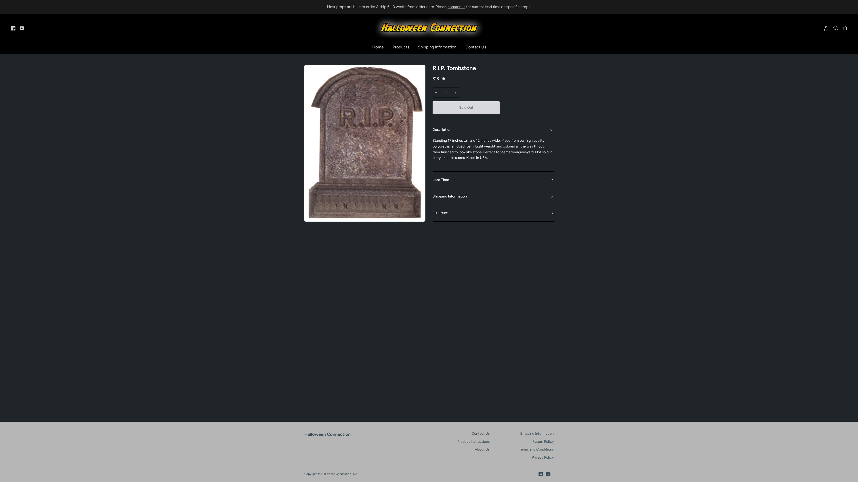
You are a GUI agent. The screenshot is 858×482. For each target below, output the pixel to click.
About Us (482, 449)
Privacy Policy (543, 457)
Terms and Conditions (536, 449)
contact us (456, 6)
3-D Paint (440, 213)
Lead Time (441, 180)
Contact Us (480, 433)
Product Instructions (473, 441)
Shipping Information (450, 196)
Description (442, 129)
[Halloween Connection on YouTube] (548, 474)
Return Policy (543, 441)
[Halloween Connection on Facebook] (540, 474)
